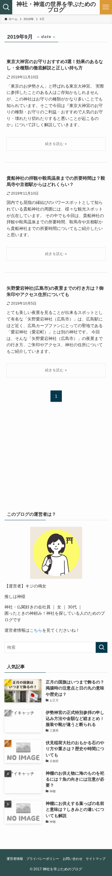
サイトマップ (95, 858)
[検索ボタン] (6, 7)
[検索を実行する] (102, 647)
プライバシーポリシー (42, 858)
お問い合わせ (72, 858)
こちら (36, 630)
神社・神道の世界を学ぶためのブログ (56, 7)
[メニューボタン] (106, 7)
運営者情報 (15, 858)
